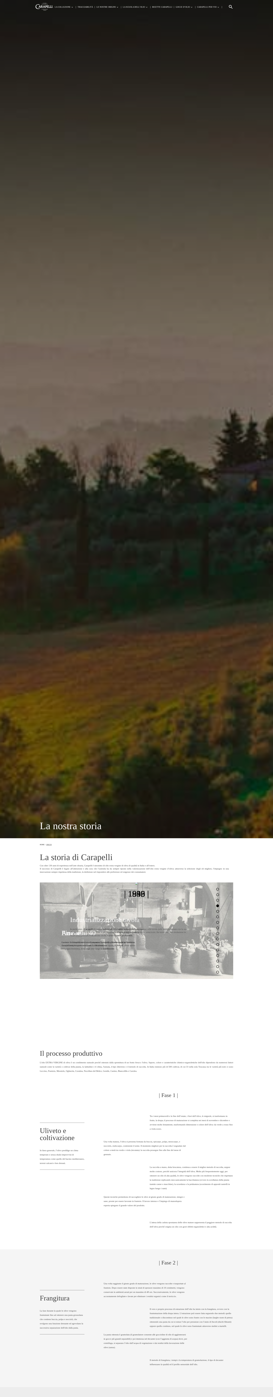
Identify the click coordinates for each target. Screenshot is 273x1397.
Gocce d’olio (183, 7)
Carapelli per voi (207, 7)
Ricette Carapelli (162, 7)
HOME (42, 844)
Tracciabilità (85, 7)
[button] (231, 8)
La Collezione (63, 7)
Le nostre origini (106, 7)
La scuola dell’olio (134, 7)
